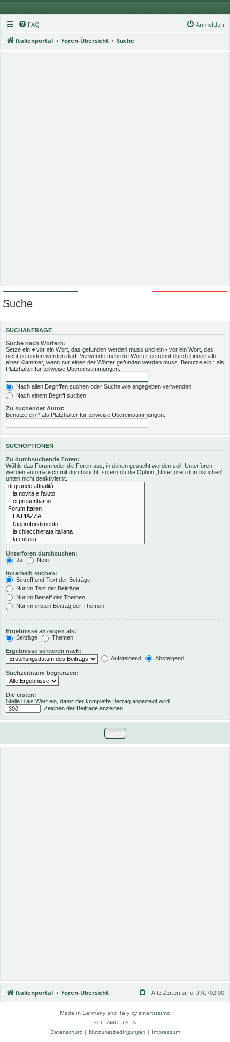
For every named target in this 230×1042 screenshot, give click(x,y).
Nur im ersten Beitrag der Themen (59, 606)
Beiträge (25, 637)
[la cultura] (75, 539)
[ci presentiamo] (75, 501)
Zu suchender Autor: (35, 408)
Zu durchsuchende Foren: (43, 459)
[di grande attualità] (75, 486)
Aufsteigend (125, 658)
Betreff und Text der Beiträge (52, 579)
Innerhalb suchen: (31, 573)
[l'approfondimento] (75, 524)
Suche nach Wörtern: (35, 343)
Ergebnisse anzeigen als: (41, 631)
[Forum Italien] (75, 509)
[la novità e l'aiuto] (75, 494)
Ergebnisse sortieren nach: (44, 651)
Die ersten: (21, 694)
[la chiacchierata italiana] (75, 532)
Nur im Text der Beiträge (46, 588)
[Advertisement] (115, 169)
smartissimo (154, 1012)
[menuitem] (29, 24)
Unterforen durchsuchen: (42, 553)
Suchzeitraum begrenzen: (42, 673)
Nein (42, 560)
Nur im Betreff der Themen (49, 597)
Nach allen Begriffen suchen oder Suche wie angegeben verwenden (102, 386)
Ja (18, 560)
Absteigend (169, 658)
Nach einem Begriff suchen (50, 395)
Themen (61, 637)
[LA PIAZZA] (75, 516)
